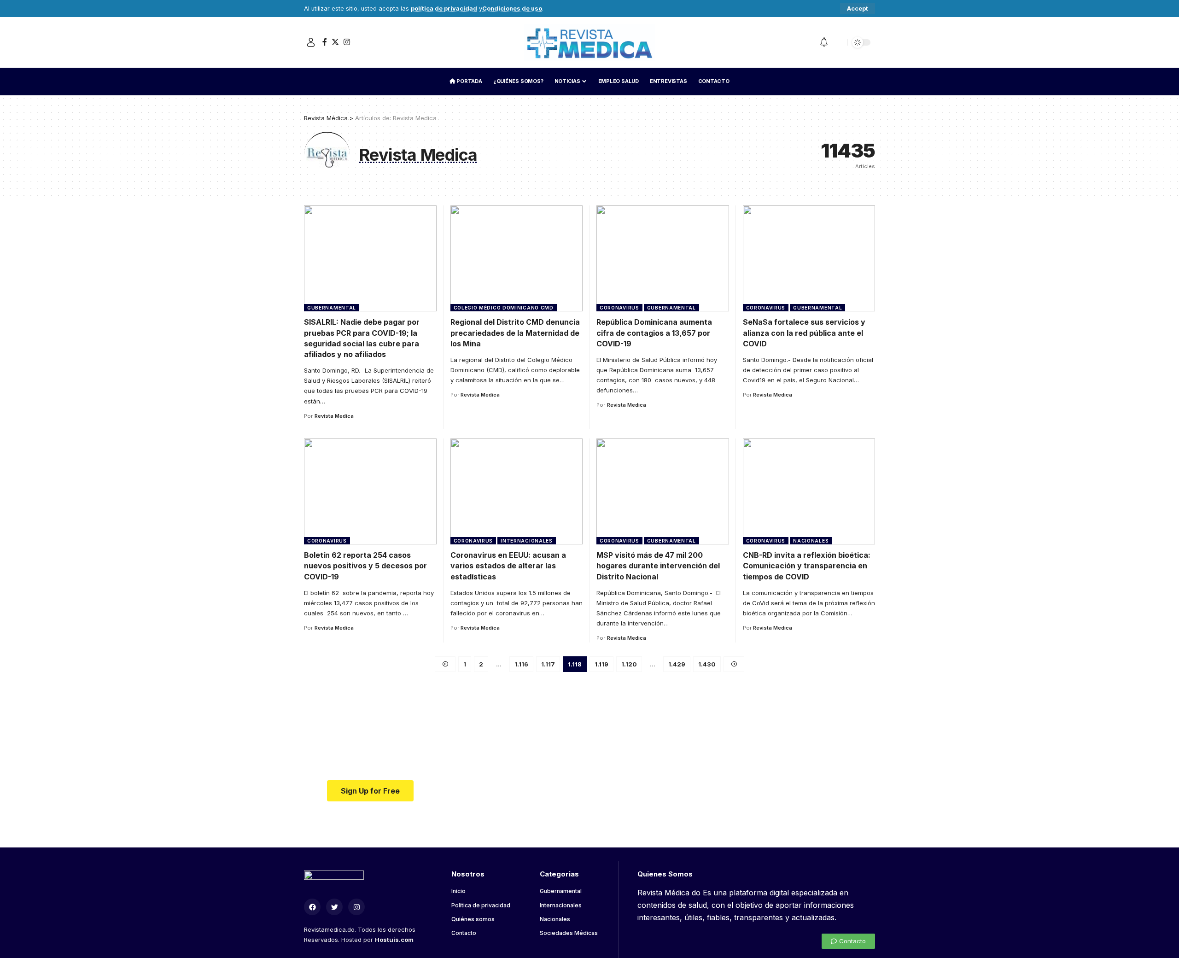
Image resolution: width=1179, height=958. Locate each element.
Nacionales (811, 540)
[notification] (824, 42)
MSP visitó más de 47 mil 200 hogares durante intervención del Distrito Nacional (658, 565)
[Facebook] (324, 42)
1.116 (521, 664)
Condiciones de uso (512, 8)
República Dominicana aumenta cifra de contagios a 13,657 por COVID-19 (654, 332)
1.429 (676, 664)
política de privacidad (444, 8)
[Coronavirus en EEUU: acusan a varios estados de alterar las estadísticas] (516, 491)
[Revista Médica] (589, 42)
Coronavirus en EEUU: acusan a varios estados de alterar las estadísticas (508, 565)
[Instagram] (346, 42)
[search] (837, 42)
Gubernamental (331, 307)
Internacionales (527, 540)
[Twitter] (335, 42)
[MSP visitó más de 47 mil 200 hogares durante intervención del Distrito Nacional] (662, 491)
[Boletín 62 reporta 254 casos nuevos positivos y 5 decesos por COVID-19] (370, 491)
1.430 (707, 664)
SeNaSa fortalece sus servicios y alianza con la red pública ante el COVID (804, 332)
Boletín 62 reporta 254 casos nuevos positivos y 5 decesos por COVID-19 (365, 565)
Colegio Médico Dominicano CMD (504, 307)
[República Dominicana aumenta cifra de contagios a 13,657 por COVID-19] (662, 258)
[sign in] (310, 42)
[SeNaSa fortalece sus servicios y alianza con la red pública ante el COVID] (809, 258)
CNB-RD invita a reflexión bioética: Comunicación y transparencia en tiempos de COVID (806, 565)
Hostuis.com (394, 939)
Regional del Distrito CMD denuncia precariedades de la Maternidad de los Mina (515, 332)
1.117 (548, 664)
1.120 (629, 664)
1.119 (601, 664)
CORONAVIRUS (619, 307)
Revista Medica (334, 416)
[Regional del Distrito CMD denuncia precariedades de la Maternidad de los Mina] (516, 258)
